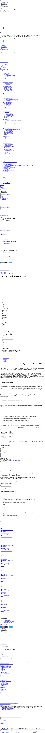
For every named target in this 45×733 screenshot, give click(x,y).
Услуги (1, 654)
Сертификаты (5, 178)
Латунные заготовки (7, 168)
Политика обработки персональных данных (9, 703)
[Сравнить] (3, 344)
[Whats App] (3, 28)
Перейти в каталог (4, 729)
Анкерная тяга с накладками (8, 621)
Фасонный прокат (4, 683)
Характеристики (6, 358)
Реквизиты (5, 179)
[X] (6, 262)
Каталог (2, 670)
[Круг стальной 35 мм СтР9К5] (22, 297)
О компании (5, 176)
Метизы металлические (5, 675)
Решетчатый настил (4, 676)
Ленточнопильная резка (7, 164)
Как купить (5, 359)
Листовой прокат (3, 672)
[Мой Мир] (4, 262)
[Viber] (7, 262)
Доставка (5, 361)
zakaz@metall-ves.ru (4, 6)
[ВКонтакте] (1, 262)
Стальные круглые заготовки (8, 620)
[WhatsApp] (9, 262)
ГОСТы (4, 177)
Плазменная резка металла (8, 169)
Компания (2, 685)
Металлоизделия (3, 674)
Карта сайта (2, 701)
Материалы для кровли (5, 673)
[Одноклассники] (3, 262)
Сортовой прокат (3, 678)
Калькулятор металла (7, 182)
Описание (5, 357)
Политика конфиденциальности (6, 709)
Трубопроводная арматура (5, 681)
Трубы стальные (3, 682)
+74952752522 (5, 2)
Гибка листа (5, 171)
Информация (3, 699)
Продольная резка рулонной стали (10, 162)
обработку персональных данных (14, 460)
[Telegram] (3, 27)
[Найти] (1, 197)
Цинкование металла (7, 166)
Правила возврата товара (5, 704)
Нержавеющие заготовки (8, 163)
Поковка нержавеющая (7, 622)
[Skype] (11, 262)
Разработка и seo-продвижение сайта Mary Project (10, 708)
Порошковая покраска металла (9, 167)
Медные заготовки (6, 161)
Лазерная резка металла (7, 159)
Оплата (4, 360)
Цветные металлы (4, 684)
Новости (4, 180)
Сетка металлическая (4, 677)
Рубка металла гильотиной (8, 170)
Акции (1, 705)
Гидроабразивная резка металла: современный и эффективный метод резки (18, 165)
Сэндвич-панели (3, 680)
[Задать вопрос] (3, 342)
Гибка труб (5, 172)
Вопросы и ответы (6, 183)
